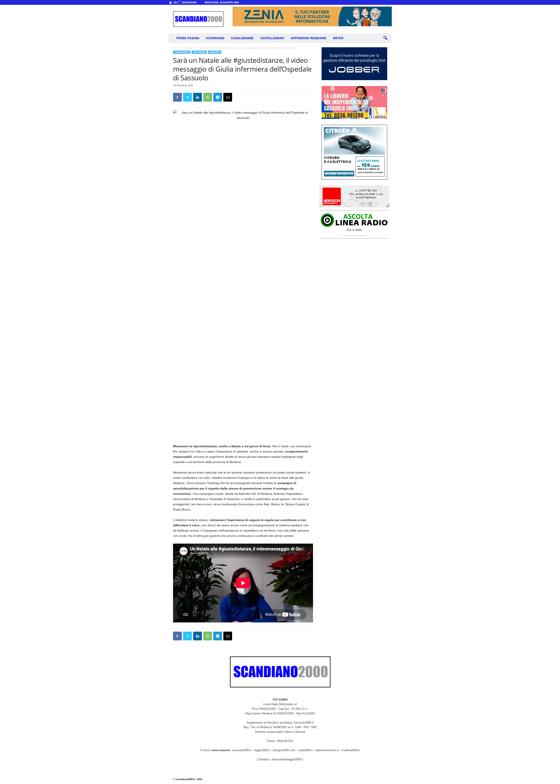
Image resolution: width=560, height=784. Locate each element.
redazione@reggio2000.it (287, 759)
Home (176, 47)
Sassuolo (215, 52)
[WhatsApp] (207, 97)
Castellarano (272, 38)
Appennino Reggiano (308, 38)
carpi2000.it (305, 750)
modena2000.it (350, 750)
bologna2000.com (284, 750)
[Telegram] (217, 97)
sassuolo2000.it (242, 750)
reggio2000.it (262, 750)
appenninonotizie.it (327, 750)
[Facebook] (177, 97)
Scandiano (215, 38)
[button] (385, 38)
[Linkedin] (197, 97)
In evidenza (199, 52)
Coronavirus (189, 47)
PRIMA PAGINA (187, 38)
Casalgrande (242, 38)
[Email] (227, 97)
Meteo (338, 38)
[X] (187, 97)
